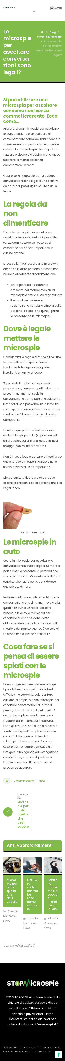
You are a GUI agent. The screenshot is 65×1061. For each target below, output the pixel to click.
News (42, 780)
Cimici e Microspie (24, 780)
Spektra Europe (34, 1003)
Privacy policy (51, 1047)
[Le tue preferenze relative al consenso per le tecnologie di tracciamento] (58, 1054)
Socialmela (45, 1051)
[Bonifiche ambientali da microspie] (9, 7)
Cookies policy (12, 1051)
